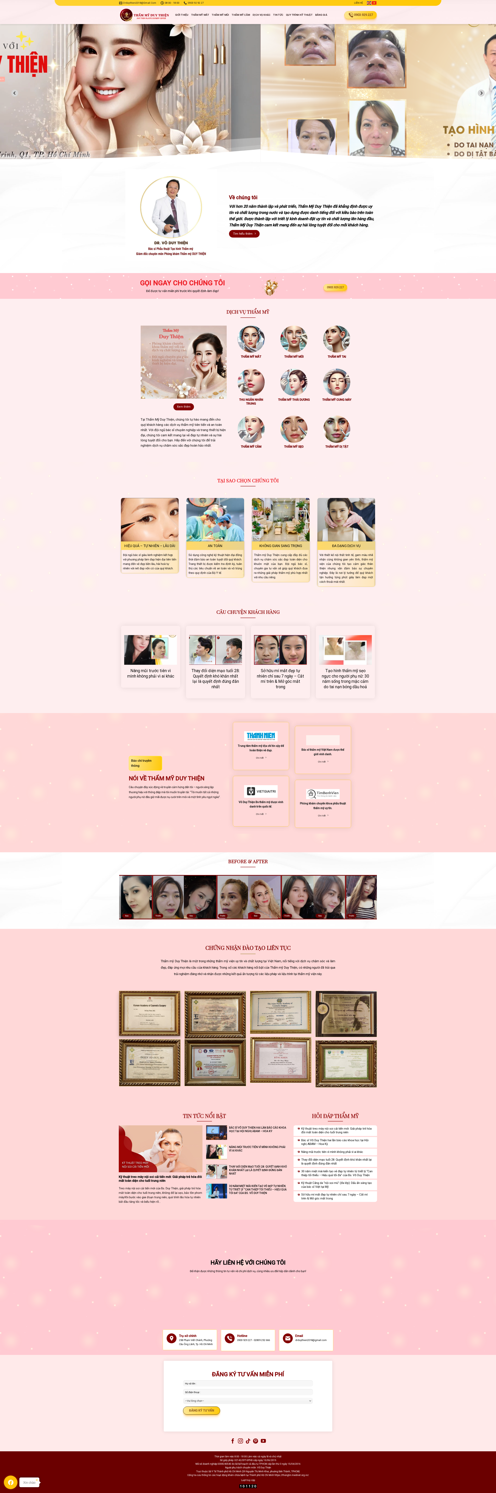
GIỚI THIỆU (182, 14)
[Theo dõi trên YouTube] (263, 1441)
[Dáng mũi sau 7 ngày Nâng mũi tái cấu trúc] (248, 897)
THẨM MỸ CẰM (241, 14)
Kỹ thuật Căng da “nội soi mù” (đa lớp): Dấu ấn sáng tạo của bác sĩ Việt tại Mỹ (336, 1185)
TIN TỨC (278, 14)
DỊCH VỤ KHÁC (261, 14)
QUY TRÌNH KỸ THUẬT (299, 14)
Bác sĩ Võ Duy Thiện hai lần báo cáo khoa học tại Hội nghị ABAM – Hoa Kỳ (257, 1129)
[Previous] (14, 93)
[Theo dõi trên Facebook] (232, 1441)
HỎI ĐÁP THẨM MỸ (335, 1115)
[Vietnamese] (374, 3)
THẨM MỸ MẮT (200, 14)
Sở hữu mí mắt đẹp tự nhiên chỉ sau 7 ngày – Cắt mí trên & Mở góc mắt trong (280, 678)
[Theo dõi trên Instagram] (240, 1441)
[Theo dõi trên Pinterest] (255, 1441)
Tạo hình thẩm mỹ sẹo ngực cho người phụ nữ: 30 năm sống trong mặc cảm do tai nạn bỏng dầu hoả (345, 678)
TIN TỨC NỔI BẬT (204, 1115)
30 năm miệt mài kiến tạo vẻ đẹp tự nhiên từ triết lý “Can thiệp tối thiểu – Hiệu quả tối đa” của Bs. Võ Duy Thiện (258, 1189)
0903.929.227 (335, 287)
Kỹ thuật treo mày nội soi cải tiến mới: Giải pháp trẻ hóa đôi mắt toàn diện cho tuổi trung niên (160, 1179)
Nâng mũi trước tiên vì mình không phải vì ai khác (150, 673)
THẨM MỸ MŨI (220, 14)
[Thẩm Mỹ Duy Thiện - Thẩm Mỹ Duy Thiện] (144, 15)
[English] (369, 3)
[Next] (481, 93)
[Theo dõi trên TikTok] (248, 1441)
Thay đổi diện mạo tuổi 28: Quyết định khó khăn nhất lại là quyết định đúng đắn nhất (215, 678)
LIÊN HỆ (358, 2)
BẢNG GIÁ (321, 14)
